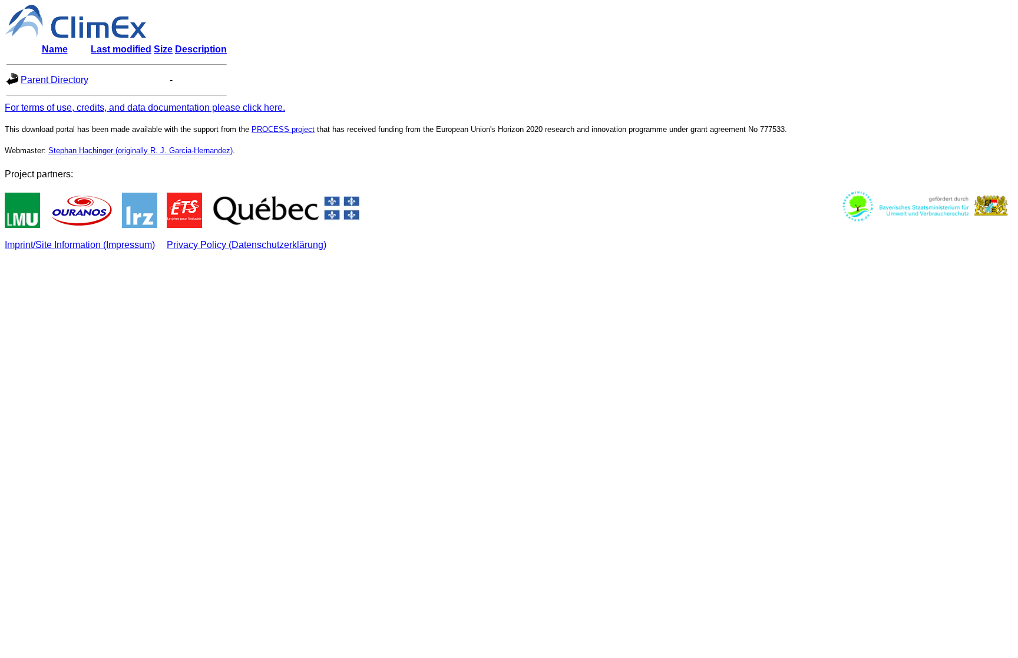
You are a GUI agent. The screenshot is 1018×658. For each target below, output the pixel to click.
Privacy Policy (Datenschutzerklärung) (246, 245)
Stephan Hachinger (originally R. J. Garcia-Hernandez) (140, 150)
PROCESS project (283, 129)
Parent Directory (54, 80)
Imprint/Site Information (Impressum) (80, 245)
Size (163, 49)
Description (201, 49)
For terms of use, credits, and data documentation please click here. (145, 107)
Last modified (121, 49)
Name (55, 49)
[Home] (75, 34)
